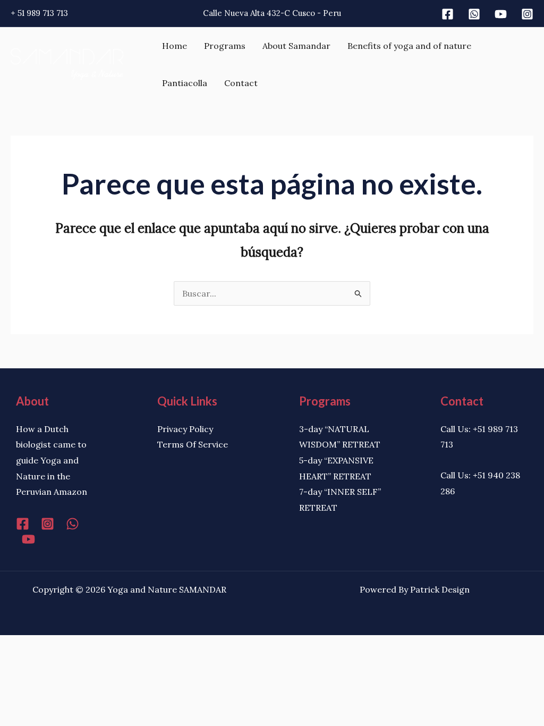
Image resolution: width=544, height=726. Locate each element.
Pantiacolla (184, 83)
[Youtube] (501, 14)
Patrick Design (440, 589)
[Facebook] (447, 14)
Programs (224, 45)
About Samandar (296, 45)
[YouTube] (28, 539)
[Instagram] (527, 14)
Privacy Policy (185, 429)
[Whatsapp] (474, 14)
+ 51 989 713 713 (39, 13)
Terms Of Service (192, 444)
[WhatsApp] (72, 523)
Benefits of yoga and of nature (409, 45)
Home (174, 45)
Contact (241, 83)
